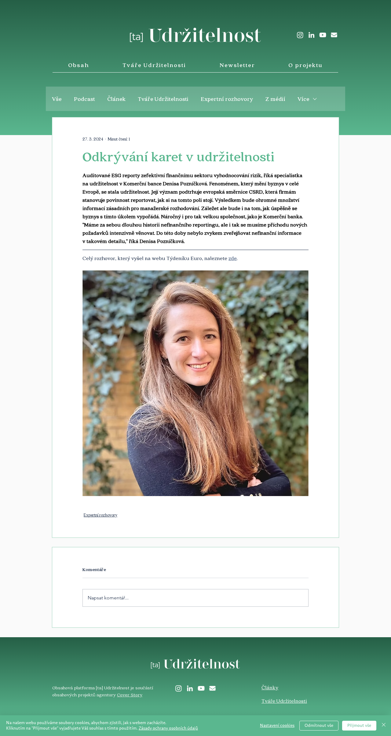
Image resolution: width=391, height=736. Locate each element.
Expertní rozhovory (227, 98)
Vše (57, 98)
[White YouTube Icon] (323, 35)
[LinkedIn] (311, 35)
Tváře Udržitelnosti (163, 98)
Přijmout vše (359, 725)
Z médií (275, 98)
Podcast (84, 98)
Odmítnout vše (319, 725)
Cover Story (129, 694)
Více (303, 98)
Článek (116, 98)
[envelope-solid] (334, 35)
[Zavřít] (383, 725)
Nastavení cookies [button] (277, 725)
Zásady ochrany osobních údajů (168, 728)
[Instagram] (300, 35)
